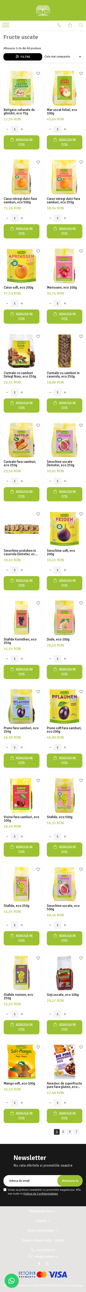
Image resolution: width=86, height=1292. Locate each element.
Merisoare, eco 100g (62, 287)
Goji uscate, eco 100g (63, 995)
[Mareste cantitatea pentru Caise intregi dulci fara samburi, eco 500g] (22, 218)
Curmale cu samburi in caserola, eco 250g (63, 374)
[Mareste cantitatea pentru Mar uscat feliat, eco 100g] (65, 129)
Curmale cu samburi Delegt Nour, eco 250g (20, 374)
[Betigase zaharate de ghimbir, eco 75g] (21, 88)
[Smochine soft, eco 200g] (65, 529)
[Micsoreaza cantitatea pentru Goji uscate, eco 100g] (50, 1014)
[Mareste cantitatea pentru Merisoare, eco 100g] (65, 303)
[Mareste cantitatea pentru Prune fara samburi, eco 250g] (22, 747)
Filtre (24, 57)
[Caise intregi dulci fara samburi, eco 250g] (65, 177)
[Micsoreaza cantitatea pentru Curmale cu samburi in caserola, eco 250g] (50, 392)
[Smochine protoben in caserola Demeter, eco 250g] (21, 529)
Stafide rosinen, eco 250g (18, 996)
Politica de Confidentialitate (40, 1193)
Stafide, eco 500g (59, 817)
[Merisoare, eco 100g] (65, 266)
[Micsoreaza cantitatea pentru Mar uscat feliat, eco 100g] (50, 129)
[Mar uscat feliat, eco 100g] (65, 88)
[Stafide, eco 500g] (65, 795)
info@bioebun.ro (45, 1257)
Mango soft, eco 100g (19, 1083)
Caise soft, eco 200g (18, 287)
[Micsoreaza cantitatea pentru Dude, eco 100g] (50, 659)
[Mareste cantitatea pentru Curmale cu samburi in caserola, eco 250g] (65, 392)
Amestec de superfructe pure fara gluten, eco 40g (64, 1085)
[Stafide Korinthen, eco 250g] (21, 618)
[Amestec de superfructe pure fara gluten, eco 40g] (65, 1062)
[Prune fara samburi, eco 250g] (21, 706)
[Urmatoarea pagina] (76, 1132)
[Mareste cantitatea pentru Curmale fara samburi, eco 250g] (22, 481)
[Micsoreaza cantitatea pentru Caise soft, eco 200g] (7, 303)
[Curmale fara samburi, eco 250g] (21, 440)
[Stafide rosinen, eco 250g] (21, 973)
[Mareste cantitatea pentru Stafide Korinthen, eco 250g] (22, 659)
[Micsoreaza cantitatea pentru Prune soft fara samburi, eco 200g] (50, 747)
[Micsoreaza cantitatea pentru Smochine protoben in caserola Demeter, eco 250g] (7, 570)
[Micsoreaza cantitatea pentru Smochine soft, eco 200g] (50, 570)
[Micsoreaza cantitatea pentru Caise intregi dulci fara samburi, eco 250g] (50, 218)
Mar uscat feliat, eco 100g (62, 111)
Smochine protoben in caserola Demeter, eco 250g (20, 552)
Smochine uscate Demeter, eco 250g (60, 463)
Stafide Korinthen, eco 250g (20, 641)
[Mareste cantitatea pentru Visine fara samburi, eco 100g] (22, 836)
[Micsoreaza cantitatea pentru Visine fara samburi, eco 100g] (7, 836)
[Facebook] (39, 1264)
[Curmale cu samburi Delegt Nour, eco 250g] (21, 351)
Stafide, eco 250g (16, 906)
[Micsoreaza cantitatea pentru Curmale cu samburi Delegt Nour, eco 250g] (7, 392)
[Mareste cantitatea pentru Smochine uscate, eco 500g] (65, 925)
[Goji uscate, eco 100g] (65, 973)
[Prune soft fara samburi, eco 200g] (65, 706)
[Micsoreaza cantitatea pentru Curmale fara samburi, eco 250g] (7, 481)
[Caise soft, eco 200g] (21, 266)
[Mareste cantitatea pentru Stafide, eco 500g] (65, 836)
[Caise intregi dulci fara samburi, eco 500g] (21, 177)
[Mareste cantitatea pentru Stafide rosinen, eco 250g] (22, 1014)
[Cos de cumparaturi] (70, 25)
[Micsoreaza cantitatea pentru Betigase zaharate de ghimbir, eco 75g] (7, 129)
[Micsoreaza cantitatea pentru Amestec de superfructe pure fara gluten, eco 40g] (50, 1103)
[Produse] (6, 26)
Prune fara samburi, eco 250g (21, 729)
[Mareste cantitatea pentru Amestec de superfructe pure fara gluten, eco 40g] (65, 1103)
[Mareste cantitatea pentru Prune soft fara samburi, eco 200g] (65, 747)
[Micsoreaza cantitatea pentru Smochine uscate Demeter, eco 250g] (50, 481)
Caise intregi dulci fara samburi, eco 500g (20, 200)
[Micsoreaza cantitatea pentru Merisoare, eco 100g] (50, 303)
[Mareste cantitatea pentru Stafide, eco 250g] (22, 925)
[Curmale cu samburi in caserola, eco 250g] (65, 351)
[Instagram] (47, 1264)
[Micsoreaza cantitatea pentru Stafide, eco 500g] (50, 836)
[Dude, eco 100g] (65, 618)
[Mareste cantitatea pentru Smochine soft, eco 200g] (65, 570)
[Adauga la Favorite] (37, 73)
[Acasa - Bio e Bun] (43, 10)
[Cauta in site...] (81, 25)
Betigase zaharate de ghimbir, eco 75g (19, 111)
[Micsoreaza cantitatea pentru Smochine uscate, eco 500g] (50, 925)
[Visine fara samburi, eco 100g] (21, 795)
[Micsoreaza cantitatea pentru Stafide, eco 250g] (7, 925)
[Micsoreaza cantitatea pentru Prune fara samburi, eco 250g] (7, 747)
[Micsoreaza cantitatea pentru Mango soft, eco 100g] (7, 1103)
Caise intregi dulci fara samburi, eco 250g (63, 200)
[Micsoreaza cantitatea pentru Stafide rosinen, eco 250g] (7, 1014)
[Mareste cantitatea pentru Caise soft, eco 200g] (22, 303)
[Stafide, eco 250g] (21, 884)
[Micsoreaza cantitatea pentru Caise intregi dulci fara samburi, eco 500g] (7, 218)
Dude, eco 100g (58, 639)
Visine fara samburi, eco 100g (21, 818)
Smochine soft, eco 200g (61, 552)
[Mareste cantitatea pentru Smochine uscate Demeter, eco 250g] (65, 481)
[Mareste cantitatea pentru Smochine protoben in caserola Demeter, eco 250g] (22, 570)
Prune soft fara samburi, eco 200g (64, 729)
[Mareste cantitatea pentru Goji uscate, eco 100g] (65, 1014)
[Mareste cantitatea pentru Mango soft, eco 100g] (22, 1103)
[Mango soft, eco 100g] (21, 1062)
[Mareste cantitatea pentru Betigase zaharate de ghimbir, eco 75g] (22, 129)
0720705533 (45, 1250)
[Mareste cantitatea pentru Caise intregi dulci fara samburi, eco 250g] (65, 218)
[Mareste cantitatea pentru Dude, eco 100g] (65, 659)
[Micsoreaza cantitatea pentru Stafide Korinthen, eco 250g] (7, 659)
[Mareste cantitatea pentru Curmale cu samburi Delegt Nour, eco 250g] (22, 392)
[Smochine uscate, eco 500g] (65, 884)
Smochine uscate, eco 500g (63, 907)
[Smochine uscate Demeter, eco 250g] (65, 440)
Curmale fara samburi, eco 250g (20, 463)
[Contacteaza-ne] (59, 25)
